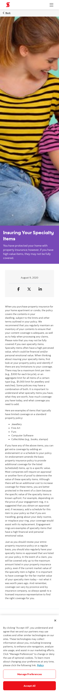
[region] (29, 656)
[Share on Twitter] (29, 289)
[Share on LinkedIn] (40, 289)
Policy (40, 665)
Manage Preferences (29, 674)
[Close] (55, 620)
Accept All (30, 685)
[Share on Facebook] (18, 289)
